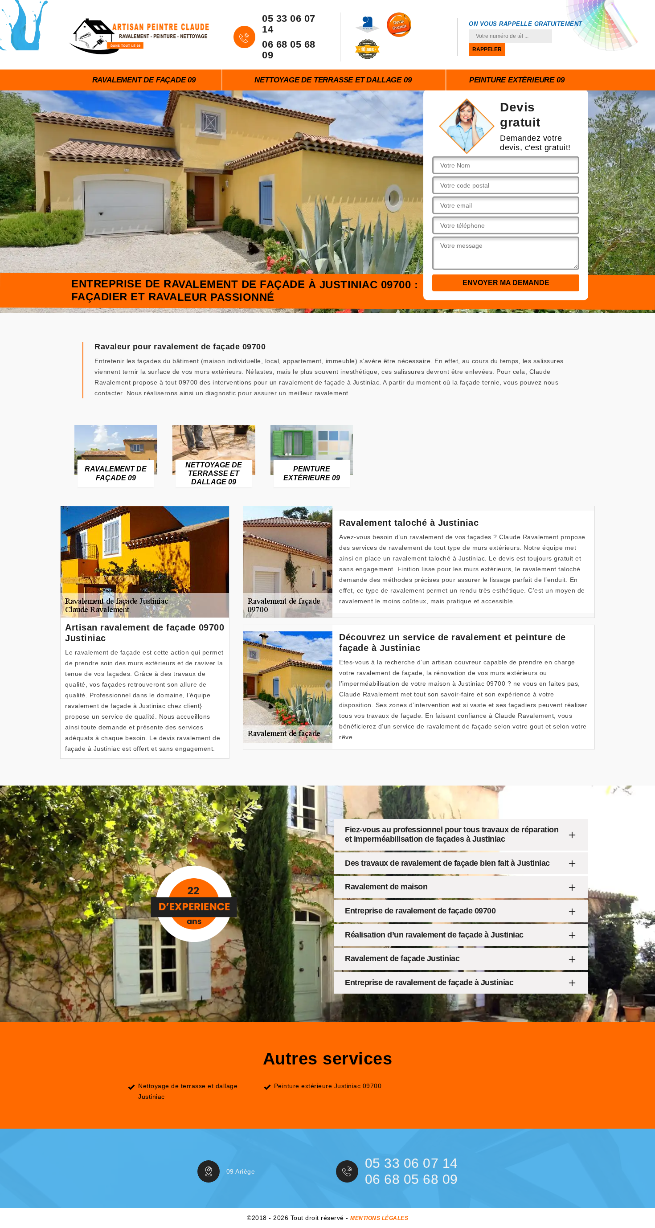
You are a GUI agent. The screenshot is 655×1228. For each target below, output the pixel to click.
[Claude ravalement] (139, 35)
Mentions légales (379, 1218)
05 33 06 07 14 (288, 24)
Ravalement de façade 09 (144, 80)
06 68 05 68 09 (288, 50)
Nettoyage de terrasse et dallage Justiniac (187, 1091)
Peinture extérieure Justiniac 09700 (328, 1085)
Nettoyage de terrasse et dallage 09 (332, 80)
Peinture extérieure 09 (517, 80)
